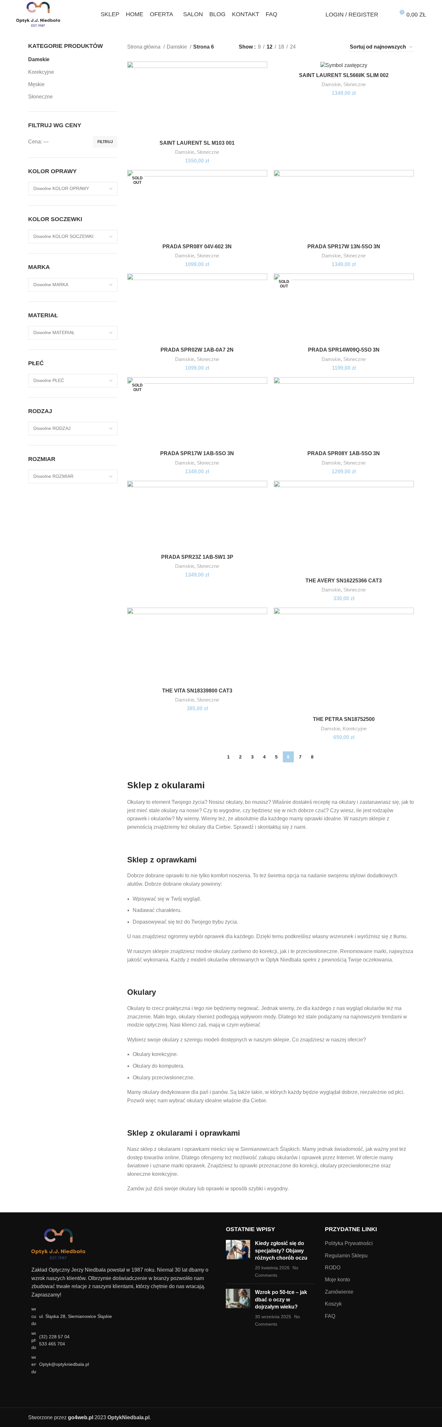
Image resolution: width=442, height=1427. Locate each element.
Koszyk (333, 1304)
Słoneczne (40, 96)
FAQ (330, 1316)
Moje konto (337, 1279)
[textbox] (61, 188)
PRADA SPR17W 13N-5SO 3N (343, 246)
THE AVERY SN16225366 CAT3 (343, 580)
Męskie (36, 84)
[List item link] (122, 1340)
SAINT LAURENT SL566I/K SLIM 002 (344, 75)
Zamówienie (339, 1292)
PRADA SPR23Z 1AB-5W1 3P (197, 557)
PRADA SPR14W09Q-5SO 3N (344, 350)
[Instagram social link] (44, 1386)
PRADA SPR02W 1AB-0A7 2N (197, 350)
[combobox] (72, 189)
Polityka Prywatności (349, 1243)
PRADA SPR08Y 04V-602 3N (197, 246)
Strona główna (144, 47)
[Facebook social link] (35, 1386)
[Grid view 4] (335, 47)
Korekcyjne (41, 72)
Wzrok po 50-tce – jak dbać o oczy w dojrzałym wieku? (281, 1299)
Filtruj (105, 142)
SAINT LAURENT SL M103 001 (197, 143)
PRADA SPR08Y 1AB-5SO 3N (343, 453)
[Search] (317, 14)
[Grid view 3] (323, 47)
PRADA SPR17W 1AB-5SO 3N (197, 453)
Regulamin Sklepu (346, 1255)
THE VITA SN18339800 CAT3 (197, 690)
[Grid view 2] (311, 47)
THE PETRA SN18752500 (344, 719)
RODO (332, 1267)
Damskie (39, 59)
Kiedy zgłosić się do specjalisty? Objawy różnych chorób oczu (281, 1251)
